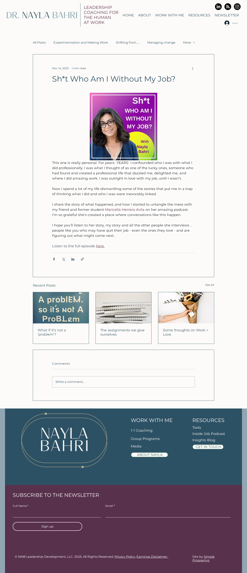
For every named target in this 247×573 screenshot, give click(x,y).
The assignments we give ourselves (122, 332)
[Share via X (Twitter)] (63, 259)
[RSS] (227, 6)
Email (110, 506)
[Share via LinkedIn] (73, 259)
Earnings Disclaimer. (152, 557)
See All (209, 285)
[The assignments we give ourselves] (123, 307)
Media (137, 446)
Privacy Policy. (125, 557)
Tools (196, 427)
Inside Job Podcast (208, 434)
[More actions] (192, 68)
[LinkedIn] (218, 6)
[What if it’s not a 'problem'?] (61, 307)
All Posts (39, 42)
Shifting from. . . (128, 42)
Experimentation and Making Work (80, 42)
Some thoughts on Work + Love (185, 332)
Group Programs (145, 439)
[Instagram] (237, 6)
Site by (203, 558)
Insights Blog (203, 440)
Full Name (20, 506)
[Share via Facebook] (54, 259)
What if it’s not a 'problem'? (52, 332)
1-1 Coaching (141, 430)
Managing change (161, 42)
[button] (169, 15)
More (187, 42)
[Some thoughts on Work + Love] (186, 307)
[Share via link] (82, 259)
